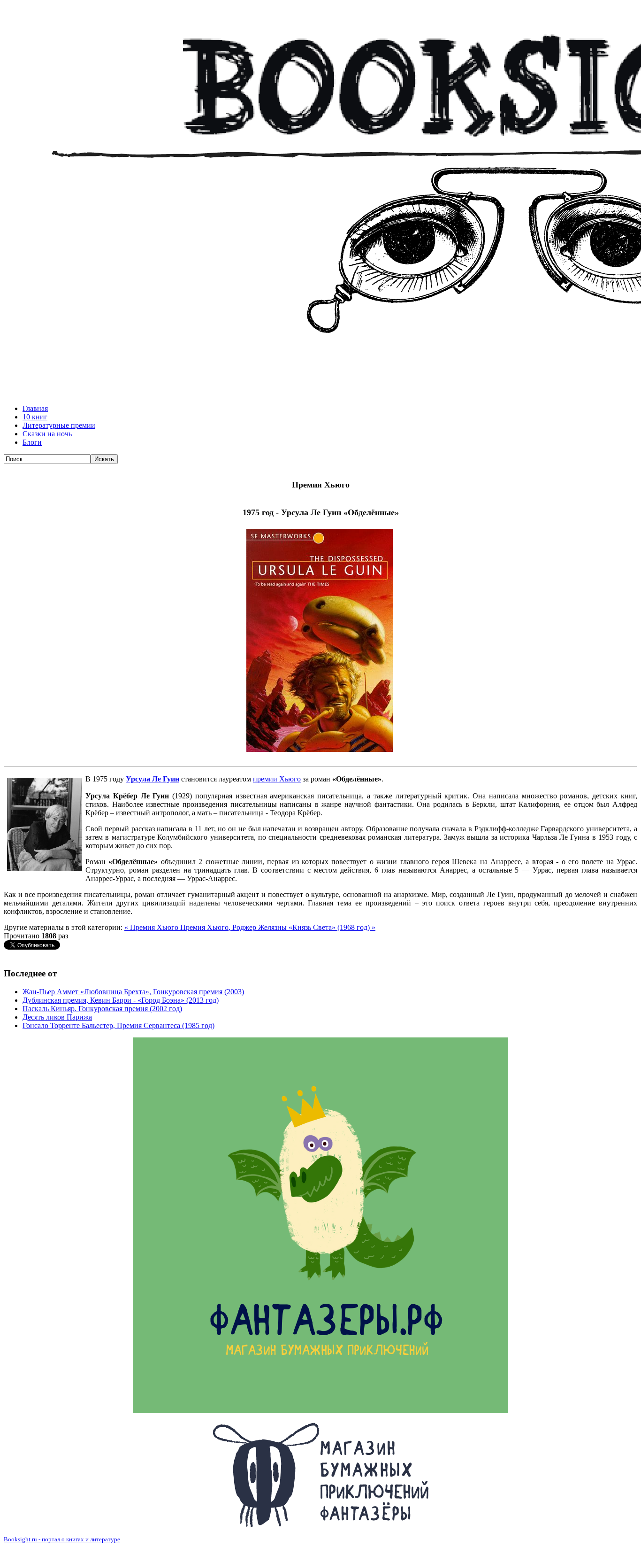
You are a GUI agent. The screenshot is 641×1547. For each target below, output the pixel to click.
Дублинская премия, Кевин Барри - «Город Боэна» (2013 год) (121, 1000)
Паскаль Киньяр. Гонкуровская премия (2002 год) (102, 1009)
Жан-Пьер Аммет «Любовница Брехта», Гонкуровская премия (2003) (133, 992)
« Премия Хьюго (152, 927)
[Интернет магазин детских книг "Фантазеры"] (320, 1475)
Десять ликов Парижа (57, 1017)
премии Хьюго (277, 779)
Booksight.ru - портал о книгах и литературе (62, 1539)
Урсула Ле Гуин (152, 779)
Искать (104, 459)
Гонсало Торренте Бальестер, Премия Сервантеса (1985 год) (118, 1025)
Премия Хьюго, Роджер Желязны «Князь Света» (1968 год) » (277, 927)
